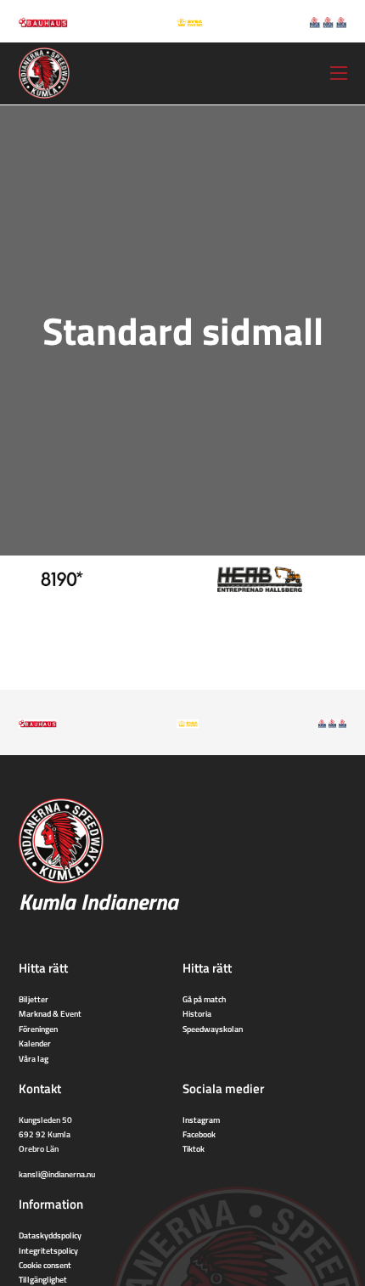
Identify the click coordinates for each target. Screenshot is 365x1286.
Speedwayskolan (212, 1028)
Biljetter (33, 999)
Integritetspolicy (48, 1250)
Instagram (201, 1119)
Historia (196, 1013)
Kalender (35, 1043)
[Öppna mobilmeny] (338, 73)
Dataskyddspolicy (50, 1235)
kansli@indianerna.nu (57, 1174)
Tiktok (193, 1148)
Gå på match (204, 999)
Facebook (199, 1134)
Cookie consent (45, 1265)
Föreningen (38, 1028)
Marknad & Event (50, 1013)
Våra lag (33, 1058)
